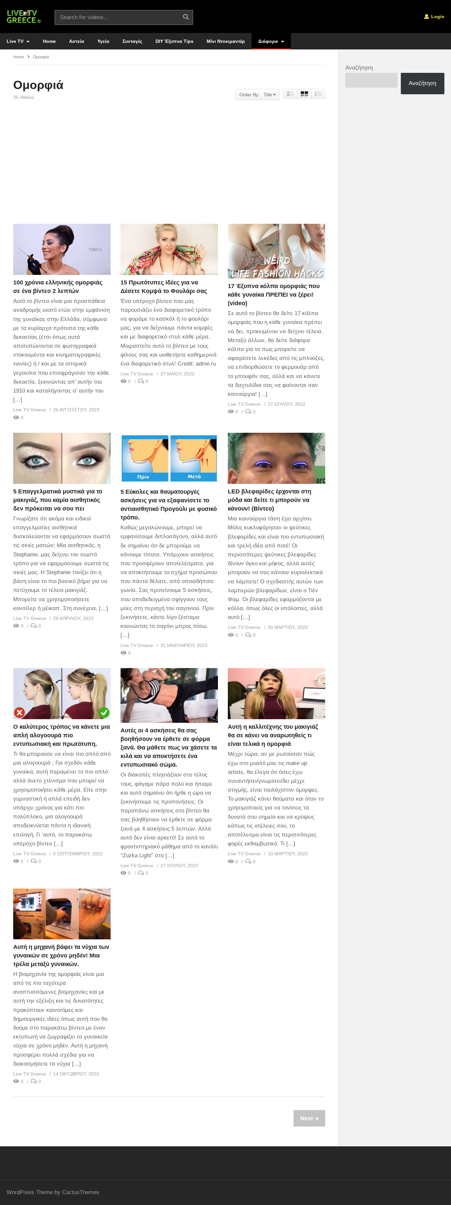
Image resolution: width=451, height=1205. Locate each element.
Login (437, 16)
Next (307, 1118)
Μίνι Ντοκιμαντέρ (226, 41)
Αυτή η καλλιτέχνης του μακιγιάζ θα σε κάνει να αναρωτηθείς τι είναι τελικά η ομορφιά (273, 735)
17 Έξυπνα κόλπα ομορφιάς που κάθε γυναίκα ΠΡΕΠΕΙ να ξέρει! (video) (274, 295)
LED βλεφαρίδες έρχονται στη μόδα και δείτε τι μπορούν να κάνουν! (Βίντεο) (269, 500)
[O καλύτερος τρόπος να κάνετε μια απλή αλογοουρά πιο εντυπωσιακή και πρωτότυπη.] (62, 693)
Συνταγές (132, 41)
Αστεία (76, 41)
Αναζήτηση (359, 68)
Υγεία (103, 41)
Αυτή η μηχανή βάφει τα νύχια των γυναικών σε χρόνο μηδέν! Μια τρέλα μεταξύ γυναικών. (61, 955)
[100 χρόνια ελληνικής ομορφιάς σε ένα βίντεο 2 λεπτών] (62, 249)
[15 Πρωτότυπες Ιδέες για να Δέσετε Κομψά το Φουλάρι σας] (169, 249)
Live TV (16, 41)
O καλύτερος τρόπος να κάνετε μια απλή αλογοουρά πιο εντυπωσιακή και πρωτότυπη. (61, 735)
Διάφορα (268, 41)
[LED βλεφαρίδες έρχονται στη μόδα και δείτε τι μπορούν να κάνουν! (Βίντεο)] (276, 458)
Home (49, 41)
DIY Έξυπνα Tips (174, 41)
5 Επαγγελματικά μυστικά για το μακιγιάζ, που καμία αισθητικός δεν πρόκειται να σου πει (57, 500)
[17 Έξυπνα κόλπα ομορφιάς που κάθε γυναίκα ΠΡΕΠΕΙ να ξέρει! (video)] (276, 251)
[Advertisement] (169, 168)
